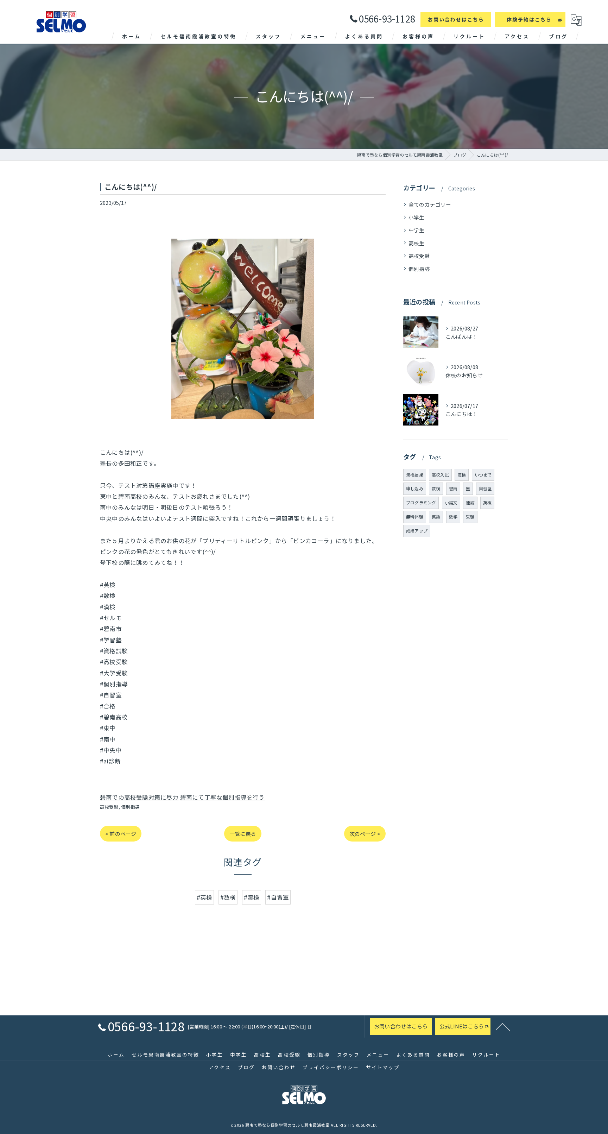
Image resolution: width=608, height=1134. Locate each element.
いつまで (483, 475)
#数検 (228, 897)
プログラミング (421, 502)
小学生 (416, 217)
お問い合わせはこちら (456, 19)
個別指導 (130, 807)
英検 (487, 502)
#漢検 (252, 897)
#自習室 (278, 897)
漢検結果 (414, 475)
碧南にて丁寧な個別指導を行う (222, 797)
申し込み (414, 488)
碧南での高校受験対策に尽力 (139, 797)
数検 (436, 488)
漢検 (461, 475)
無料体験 (414, 516)
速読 (470, 502)
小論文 (451, 502)
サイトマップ (383, 1067)
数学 (453, 516)
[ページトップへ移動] (503, 1026)
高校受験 (109, 807)
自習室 (485, 488)
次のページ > (364, 833)
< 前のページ (120, 833)
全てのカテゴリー (429, 204)
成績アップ (417, 531)
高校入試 (440, 475)
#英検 (205, 897)
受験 (470, 516)
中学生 (416, 230)
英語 (436, 516)
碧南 (453, 488)
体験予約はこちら (529, 19)
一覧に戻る (242, 833)
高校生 (416, 243)
